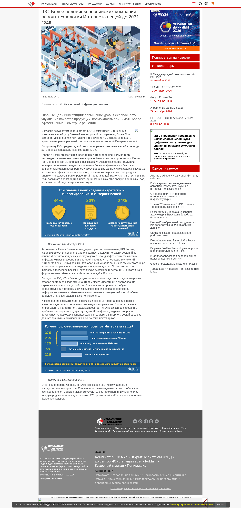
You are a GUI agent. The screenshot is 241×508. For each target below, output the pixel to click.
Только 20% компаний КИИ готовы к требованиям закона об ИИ (172, 205)
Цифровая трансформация (95, 104)
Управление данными (126, 475)
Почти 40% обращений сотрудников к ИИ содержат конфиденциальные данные (173, 224)
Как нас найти (140, 428)
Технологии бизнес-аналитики (164, 475)
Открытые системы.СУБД (151, 457)
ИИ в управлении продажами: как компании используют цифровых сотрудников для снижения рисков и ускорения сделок (174, 142)
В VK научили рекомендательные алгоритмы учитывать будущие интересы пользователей (170, 185)
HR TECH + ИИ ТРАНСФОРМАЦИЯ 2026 (172, 119)
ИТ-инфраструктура (130, 4)
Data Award (102, 475)
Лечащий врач (130, 461)
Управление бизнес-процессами (116, 482)
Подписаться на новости (171, 57)
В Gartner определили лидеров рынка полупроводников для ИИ (173, 257)
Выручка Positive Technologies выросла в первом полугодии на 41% (174, 249)
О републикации (170, 428)
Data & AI (100, 479)
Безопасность (153, 4)
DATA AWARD (95, 4)
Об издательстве (103, 428)
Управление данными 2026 (166, 107)
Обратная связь (122, 428)
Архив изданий (102, 431)
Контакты (155, 428)
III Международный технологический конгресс (172, 75)
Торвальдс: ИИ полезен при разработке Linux (174, 270)
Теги (183, 428)
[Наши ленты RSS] (212, 4)
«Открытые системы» (72, 4)
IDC (60, 104)
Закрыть (220, 504)
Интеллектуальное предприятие (156, 479)
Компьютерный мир (111, 457)
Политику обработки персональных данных (192, 504)
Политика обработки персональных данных (135, 431)
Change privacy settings (171, 431)
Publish (151, 461)
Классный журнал (109, 466)
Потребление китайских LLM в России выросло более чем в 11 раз (173, 241)
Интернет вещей (72, 104)
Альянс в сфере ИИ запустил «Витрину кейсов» (174, 177)
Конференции (49, 4)
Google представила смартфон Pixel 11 (174, 263)
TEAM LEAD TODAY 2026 (165, 87)
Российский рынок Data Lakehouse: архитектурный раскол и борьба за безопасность (171, 214)
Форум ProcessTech (162, 97)
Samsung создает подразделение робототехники (170, 234)
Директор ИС (105, 461)
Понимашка (136, 466)
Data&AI (110, 4)
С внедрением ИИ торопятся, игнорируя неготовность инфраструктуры (168, 196)
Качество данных (120, 479)
